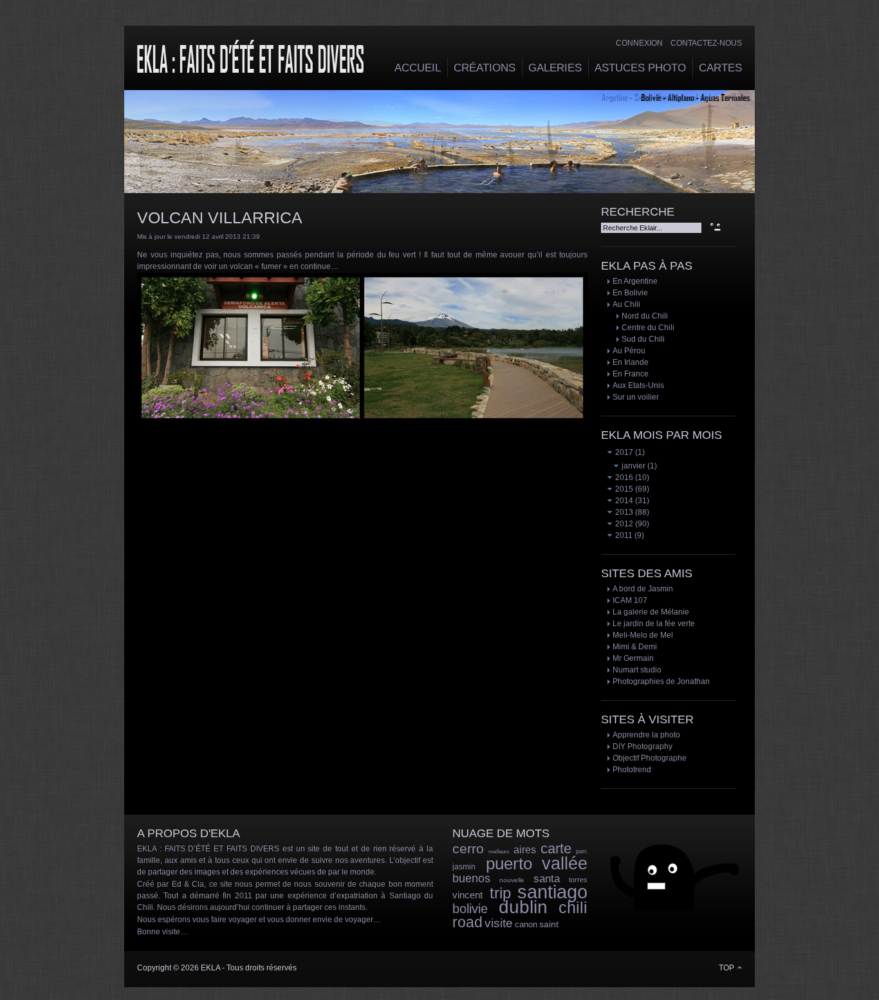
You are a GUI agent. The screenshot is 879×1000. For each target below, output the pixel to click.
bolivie (470, 909)
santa (546, 879)
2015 (623, 489)
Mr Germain (633, 658)
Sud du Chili (643, 339)
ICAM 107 (630, 600)
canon (526, 924)
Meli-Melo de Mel (643, 635)
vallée (565, 863)
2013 (623, 512)
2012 (623, 523)
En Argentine (635, 281)
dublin (523, 907)
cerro (468, 848)
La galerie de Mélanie (651, 611)
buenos (471, 878)
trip (500, 893)
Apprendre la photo (646, 734)
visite (499, 923)
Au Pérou (629, 350)
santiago (552, 892)
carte (556, 848)
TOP (727, 967)
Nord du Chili (645, 315)
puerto (509, 863)
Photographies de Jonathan (661, 681)
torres (578, 880)
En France (631, 373)
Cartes (720, 68)
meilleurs (498, 852)
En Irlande (631, 362)
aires (525, 849)
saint (549, 924)
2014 (623, 500)
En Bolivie (630, 292)
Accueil (417, 68)
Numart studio (637, 669)
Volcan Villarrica (219, 217)
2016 (623, 477)
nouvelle (511, 880)
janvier (632, 465)
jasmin (464, 866)
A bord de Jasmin (643, 588)
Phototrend (632, 769)
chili (573, 907)
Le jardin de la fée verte (654, 623)
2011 (623, 535)
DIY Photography (642, 746)
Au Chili (626, 304)
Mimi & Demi (635, 646)
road (467, 922)
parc (582, 851)
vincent (467, 894)
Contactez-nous (706, 43)
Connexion (639, 43)
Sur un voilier (636, 397)
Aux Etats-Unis (638, 385)
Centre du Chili (648, 327)
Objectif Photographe (650, 758)
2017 (623, 452)
